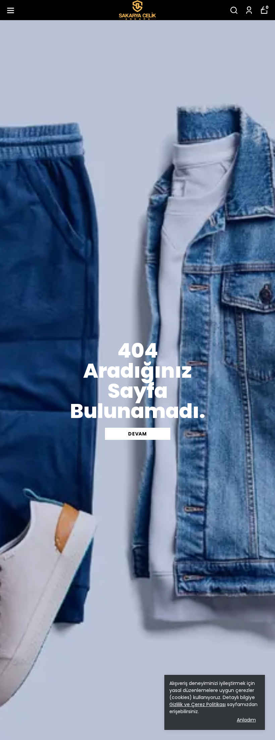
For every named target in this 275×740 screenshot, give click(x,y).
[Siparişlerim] (249, 10)
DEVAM (137, 433)
